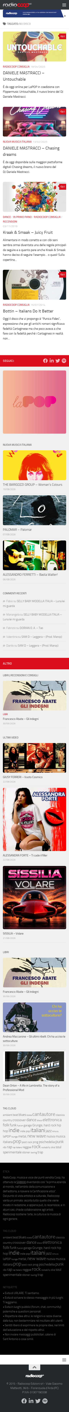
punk (59, 1141)
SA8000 (21, 1182)
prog (35, 1142)
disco (39, 1120)
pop (17, 1141)
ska (53, 1147)
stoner (26, 1152)
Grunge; (37, 1125)
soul (58, 1147)
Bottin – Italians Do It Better (28, 311)
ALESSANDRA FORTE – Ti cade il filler (25, 855)
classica (60, 1115)
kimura (55, 1131)
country (7, 1120)
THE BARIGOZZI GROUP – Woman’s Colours (32, 484)
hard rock (50, 1125)
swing (34, 1152)
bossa (29, 1115)
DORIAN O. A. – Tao (31, 628)
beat (15, 1115)
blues (22, 1115)
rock (36, 1147)
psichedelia (47, 1142)
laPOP (7, 1136)
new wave (36, 1136)
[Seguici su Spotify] (64, 360)
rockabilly (45, 1147)
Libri (5, 714)
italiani (37, 1130)
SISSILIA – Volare (13, 933)
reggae (27, 1147)
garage (28, 1125)
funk (13, 1125)
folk (6, 1125)
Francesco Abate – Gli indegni (21, 719)
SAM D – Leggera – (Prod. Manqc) (41, 637)
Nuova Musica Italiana (17, 141)
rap (9, 1147)
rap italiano (17, 1147)
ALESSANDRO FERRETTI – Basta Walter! (30, 574)
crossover (19, 1120)
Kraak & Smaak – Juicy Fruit (28, 232)
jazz (49, 1131)
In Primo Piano (22, 217)
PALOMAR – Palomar (17, 529)
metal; (22, 1136)
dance (31, 1119)
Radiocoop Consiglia (16, 66)
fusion (20, 1125)
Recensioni (10, 221)
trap (40, 1152)
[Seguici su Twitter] (57, 360)
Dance (7, 217)
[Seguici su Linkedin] (51, 360)
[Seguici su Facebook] (45, 360)
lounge (14, 1136)
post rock (27, 1142)
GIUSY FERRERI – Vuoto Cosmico (23, 777)
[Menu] (64, 5)
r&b (4, 1147)
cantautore (43, 1114)
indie (14, 1130)
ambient (7, 1115)
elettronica (52, 1119)
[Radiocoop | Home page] (22, 5)
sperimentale (12, 1152)
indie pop (25, 1131)
